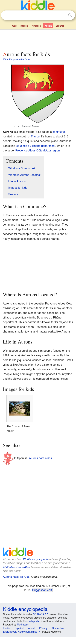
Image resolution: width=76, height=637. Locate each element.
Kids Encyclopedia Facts (16, 59)
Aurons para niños (40, 458)
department (48, 146)
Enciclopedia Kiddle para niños (20, 631)
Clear (63, 15)
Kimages (36, 25)
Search (70, 15)
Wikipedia (34, 621)
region (56, 150)
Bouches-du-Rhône (28, 146)
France (35, 136)
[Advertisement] (38, 39)
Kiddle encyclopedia (36, 559)
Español (60, 25)
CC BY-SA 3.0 (40, 614)
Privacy (43, 628)
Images (24, 25)
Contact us (58, 628)
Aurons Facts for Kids (16, 577)
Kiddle (6, 628)
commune (58, 132)
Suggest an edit (42, 590)
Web (14, 25)
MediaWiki (22, 624)
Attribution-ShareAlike (16, 567)
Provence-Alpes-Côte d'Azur (33, 150)
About (31, 628)
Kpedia (48, 25)
